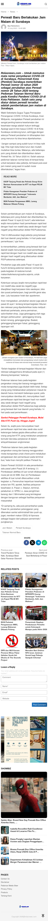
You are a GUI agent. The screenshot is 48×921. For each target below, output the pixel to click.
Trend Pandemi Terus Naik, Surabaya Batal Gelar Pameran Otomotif (11, 554)
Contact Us (5, 878)
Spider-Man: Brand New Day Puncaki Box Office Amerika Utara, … (23, 821)
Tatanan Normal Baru (11, 532)
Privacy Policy (6, 889)
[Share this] (26, 542)
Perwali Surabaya (23, 527)
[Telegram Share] (38, 542)
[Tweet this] (32, 542)
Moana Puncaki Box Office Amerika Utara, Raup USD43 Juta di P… (26, 850)
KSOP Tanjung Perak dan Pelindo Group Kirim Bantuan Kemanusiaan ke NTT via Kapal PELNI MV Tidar (23, 184)
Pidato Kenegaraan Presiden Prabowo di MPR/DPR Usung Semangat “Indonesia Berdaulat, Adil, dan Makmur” (20, 194)
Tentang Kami (6, 895)
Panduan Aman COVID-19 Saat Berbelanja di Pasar (36, 553)
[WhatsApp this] (44, 542)
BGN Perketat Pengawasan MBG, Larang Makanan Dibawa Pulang (20, 202)
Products (4, 892)
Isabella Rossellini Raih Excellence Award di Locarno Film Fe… (26, 830)
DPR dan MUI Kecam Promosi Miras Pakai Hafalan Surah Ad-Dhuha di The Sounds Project (11, 655)
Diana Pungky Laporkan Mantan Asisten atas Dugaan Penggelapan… (27, 840)
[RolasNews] (24, 3)
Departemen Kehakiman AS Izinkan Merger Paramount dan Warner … (26, 861)
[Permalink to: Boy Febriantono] (3, 26)
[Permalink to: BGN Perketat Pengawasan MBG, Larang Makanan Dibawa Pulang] (12, 613)
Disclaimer (5, 882)
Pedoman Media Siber (9, 885)
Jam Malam (7, 527)
